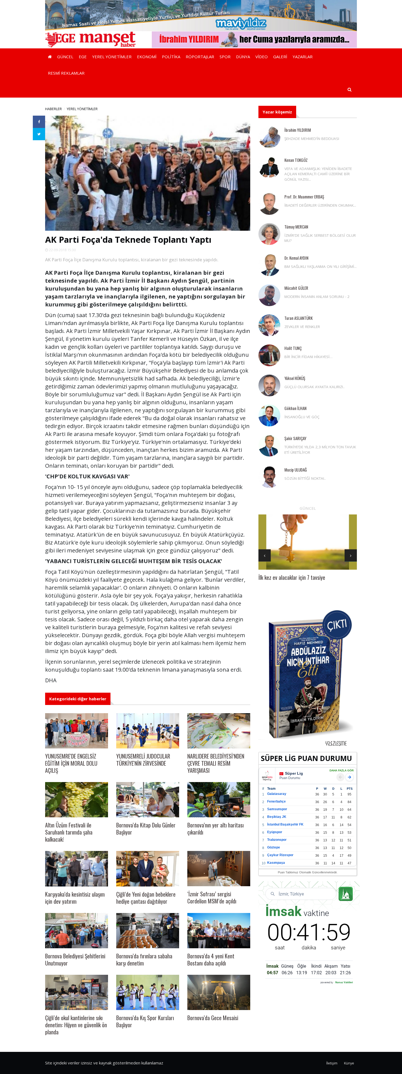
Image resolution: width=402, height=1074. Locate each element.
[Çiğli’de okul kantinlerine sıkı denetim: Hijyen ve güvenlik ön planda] (76, 992)
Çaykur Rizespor (280, 855)
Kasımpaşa (276, 863)
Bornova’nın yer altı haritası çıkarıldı (215, 828)
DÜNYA (243, 56)
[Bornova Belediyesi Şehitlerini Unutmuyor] (76, 930)
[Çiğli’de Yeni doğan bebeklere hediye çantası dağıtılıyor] (147, 868)
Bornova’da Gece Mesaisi (212, 1018)
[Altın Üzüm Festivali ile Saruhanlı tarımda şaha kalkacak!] (76, 799)
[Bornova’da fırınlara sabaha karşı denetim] (147, 930)
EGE (83, 56)
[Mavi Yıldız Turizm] (201, 15)
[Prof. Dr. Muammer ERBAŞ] (269, 204)
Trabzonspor (277, 840)
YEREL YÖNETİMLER (112, 56)
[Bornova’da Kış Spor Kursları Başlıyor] (147, 992)
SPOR (225, 56)
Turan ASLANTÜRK (298, 318)
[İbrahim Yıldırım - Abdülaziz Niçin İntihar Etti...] (307, 677)
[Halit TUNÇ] (269, 355)
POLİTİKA (171, 56)
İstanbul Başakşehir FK (285, 824)
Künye (349, 1063)
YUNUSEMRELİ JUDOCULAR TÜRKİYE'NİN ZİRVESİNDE (143, 759)
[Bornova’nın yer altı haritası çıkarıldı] (218, 799)
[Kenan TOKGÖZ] (269, 167)
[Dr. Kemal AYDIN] (269, 265)
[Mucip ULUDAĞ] (269, 477)
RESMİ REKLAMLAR (66, 73)
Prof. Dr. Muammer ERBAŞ (304, 197)
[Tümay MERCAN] (269, 234)
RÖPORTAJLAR (200, 56)
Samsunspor (277, 809)
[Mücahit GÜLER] (269, 295)
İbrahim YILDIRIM (297, 130)
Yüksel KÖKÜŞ (294, 378)
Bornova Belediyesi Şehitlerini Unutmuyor (75, 959)
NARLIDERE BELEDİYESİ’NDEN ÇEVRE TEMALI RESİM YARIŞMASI (215, 763)
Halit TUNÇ (293, 348)
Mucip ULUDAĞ (295, 470)
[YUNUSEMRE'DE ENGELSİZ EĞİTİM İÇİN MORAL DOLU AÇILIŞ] (76, 730)
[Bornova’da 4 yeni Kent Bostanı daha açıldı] (218, 930)
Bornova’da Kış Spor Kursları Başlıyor (145, 1021)
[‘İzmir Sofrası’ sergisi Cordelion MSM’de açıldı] (218, 868)
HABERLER (53, 109)
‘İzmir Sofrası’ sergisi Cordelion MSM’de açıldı (211, 897)
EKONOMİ (146, 56)
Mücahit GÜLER (296, 288)
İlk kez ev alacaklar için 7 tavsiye (291, 577)
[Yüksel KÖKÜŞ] (269, 385)
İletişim (331, 1063)
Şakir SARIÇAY (295, 438)
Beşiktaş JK (276, 817)
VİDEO (261, 56)
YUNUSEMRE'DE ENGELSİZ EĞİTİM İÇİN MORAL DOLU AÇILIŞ (71, 763)
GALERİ (280, 56)
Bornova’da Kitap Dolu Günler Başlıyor (146, 828)
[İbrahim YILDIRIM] (269, 137)
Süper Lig (294, 773)
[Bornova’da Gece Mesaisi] (218, 992)
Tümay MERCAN (296, 227)
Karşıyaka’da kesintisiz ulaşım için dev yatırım (75, 897)
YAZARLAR (303, 56)
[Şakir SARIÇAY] (269, 445)
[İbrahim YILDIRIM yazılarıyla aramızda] (254, 39)
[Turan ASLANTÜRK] (269, 325)
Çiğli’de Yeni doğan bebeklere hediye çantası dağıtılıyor (146, 897)
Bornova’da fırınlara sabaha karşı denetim (144, 959)
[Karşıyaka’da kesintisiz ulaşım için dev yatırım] (76, 868)
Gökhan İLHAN (295, 408)
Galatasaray (276, 794)
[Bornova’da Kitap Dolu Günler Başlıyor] (147, 799)
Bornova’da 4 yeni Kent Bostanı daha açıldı (210, 959)
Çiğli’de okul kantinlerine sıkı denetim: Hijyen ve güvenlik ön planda (76, 1025)
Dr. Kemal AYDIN (296, 258)
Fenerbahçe (276, 801)
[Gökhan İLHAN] (269, 415)
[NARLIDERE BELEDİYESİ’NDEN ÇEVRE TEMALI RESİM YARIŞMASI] (218, 730)
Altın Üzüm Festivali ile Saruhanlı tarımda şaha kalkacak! (68, 832)
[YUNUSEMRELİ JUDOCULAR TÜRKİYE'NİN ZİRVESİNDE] (147, 730)
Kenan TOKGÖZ (296, 160)
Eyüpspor (274, 832)
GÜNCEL (65, 56)
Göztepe (273, 847)
